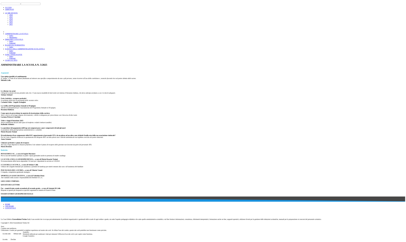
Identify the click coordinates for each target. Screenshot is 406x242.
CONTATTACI (10, 208)
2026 (11, 15)
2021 (11, 24)
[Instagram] (10, 214)
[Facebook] (2, 214)
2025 (11, 17)
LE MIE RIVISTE (11, 13)
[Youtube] (6, 214)
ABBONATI (9, 9)
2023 (11, 21)
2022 (11, 22)
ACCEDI (8, 7)
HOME (7, 204)
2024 (11, 19)
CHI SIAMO (9, 206)
